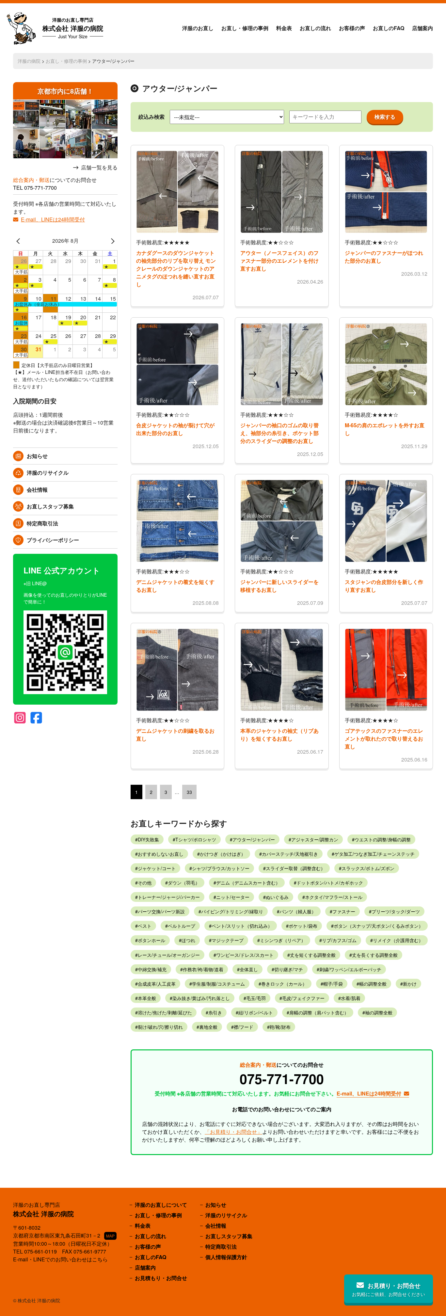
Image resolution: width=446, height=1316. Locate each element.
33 (189, 792)
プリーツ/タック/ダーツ (396, 911)
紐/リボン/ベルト (255, 1012)
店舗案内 (422, 28)
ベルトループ (181, 925)
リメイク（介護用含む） (398, 940)
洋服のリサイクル (48, 472)
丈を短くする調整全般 (313, 955)
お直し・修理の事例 (244, 28)
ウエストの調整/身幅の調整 (383, 839)
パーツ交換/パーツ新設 (161, 911)
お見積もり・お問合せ (161, 1278)
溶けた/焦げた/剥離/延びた (165, 1012)
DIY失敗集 (148, 839)
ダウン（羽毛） (184, 882)
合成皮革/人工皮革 (157, 983)
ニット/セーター (232, 897)
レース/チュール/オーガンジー (169, 955)
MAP (110, 1235)
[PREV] (19, 241)
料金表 (284, 28)
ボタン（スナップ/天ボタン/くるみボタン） (378, 925)
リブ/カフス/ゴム (339, 940)
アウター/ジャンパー (253, 839)
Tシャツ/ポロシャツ (195, 839)
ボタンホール (151, 940)
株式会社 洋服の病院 (72, 28)
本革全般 (147, 998)
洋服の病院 (29, 61)
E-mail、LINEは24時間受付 (53, 219)
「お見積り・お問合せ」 (233, 1131)
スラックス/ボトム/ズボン (368, 868)
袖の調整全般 (378, 1012)
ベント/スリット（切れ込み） (242, 925)
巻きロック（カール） (284, 983)
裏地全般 (208, 1027)
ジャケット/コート (157, 868)
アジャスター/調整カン (314, 839)
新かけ (410, 983)
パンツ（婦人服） (297, 911)
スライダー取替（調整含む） (295, 868)
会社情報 (37, 489)
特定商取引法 (42, 523)
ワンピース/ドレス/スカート (245, 955)
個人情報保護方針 (226, 1257)
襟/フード (243, 1027)
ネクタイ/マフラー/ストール (333, 897)
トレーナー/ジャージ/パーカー (169, 897)
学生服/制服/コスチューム (218, 983)
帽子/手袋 (333, 983)
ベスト (144, 925)
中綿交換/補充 (152, 969)
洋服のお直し (198, 28)
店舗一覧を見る (99, 167)
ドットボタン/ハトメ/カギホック (329, 882)
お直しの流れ (315, 28)
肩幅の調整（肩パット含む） (319, 1012)
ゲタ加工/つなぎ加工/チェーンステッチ (374, 854)
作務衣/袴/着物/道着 (203, 969)
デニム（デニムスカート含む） (248, 882)
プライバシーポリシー (53, 540)
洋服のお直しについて (161, 1204)
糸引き (215, 1012)
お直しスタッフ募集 (50, 506)
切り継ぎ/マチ (288, 969)
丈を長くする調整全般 (375, 955)
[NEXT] (111, 241)
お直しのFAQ (388, 28)
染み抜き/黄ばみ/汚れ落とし (201, 998)
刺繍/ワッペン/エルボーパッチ (350, 969)
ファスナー (343, 911)
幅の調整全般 (373, 983)
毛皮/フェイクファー (303, 998)
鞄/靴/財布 (280, 1027)
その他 (144, 882)
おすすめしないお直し (160, 854)
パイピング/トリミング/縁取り (232, 911)
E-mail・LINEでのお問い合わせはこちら (60, 1259)
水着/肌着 (350, 998)
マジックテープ (228, 940)
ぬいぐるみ (277, 897)
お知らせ (37, 456)
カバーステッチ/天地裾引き (290, 854)
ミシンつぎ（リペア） (283, 940)
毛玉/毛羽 (256, 998)
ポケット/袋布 (303, 925)
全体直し (249, 969)
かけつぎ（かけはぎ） (223, 854)
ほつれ (188, 940)
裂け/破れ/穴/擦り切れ (160, 1027)
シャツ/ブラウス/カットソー (220, 868)
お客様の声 (352, 28)
